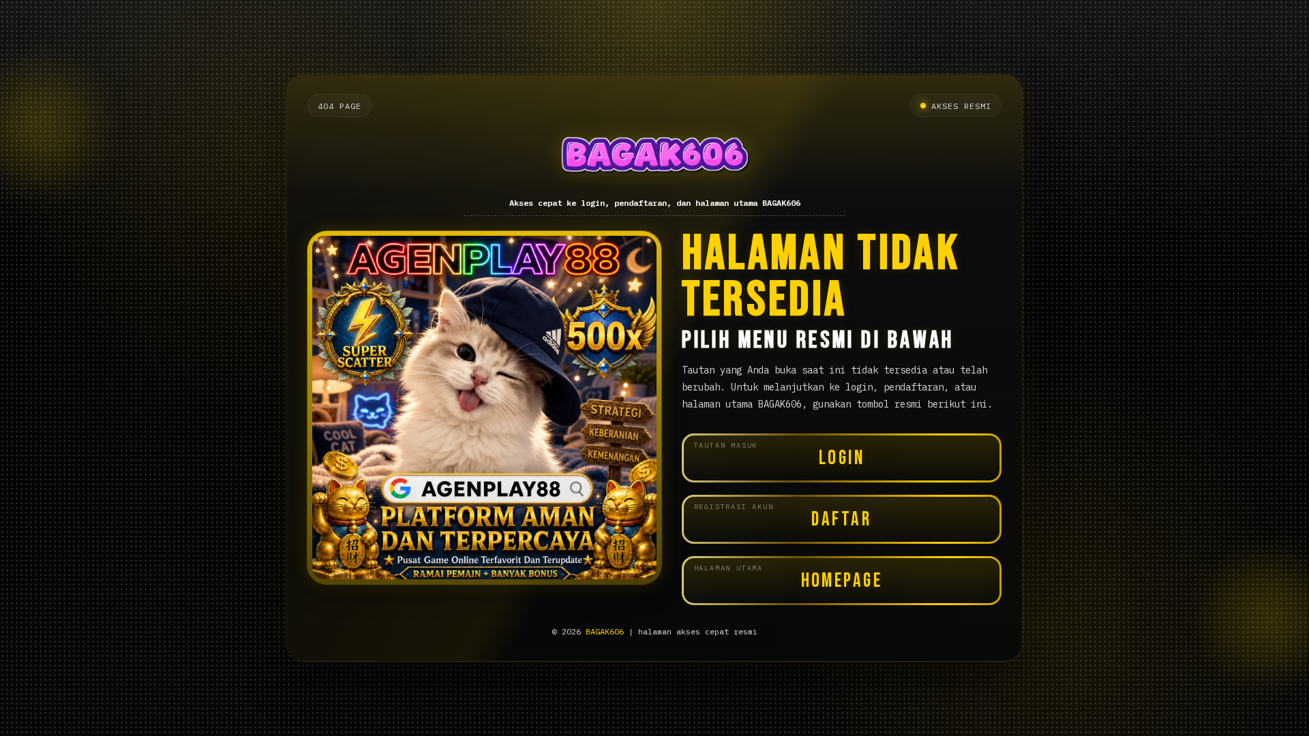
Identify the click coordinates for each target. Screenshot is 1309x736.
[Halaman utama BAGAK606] (655, 158)
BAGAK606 (605, 631)
